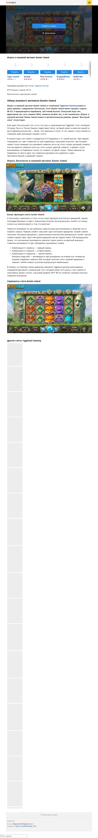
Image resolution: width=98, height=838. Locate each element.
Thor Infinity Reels (14, 393)
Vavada (27, 77)
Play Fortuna (46, 77)
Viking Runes (14, 494)
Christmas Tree (15, 757)
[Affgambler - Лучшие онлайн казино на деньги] (11, 3)
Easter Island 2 (15, 443)
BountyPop (15, 808)
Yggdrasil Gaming (41, 86)
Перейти (14, 72)
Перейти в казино (49, 26)
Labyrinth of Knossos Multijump (15, 653)
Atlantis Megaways (14, 732)
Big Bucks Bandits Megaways (14, 626)
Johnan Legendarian (15, 418)
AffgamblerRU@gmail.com (23, 824)
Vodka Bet (78, 77)
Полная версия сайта (49, 815)
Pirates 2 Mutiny (15, 782)
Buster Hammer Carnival (14, 520)
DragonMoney (63, 77)
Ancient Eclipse (14, 367)
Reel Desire (15, 574)
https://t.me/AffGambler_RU (25, 826)
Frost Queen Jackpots (15, 705)
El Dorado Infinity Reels (15, 548)
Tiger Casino (13, 77)
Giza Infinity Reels (14, 679)
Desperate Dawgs (15, 469)
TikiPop (14, 599)
